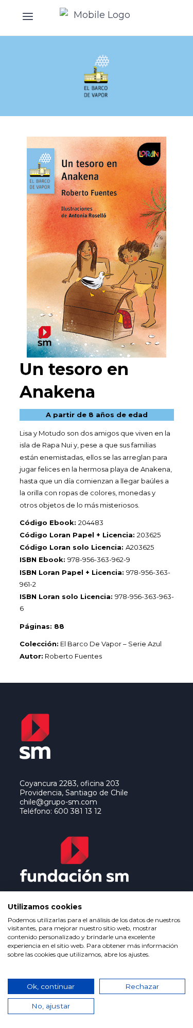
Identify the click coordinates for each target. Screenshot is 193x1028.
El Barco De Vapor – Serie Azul (111, 644)
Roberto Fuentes (73, 656)
